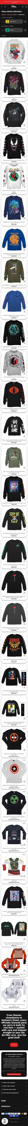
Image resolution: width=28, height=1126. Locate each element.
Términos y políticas (14, 1122)
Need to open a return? (9, 1086)
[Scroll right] (25, 21)
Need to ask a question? (9, 1082)
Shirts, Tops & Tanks (12, 14)
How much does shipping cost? (11, 1093)
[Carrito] (26, 6)
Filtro (4, 36)
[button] (5, 1121)
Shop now (14, 1045)
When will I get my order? (9, 1089)
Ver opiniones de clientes (14, 1074)
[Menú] (2, 6)
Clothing (4, 14)
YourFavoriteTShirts (15, 1118)
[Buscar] (5, 6)
